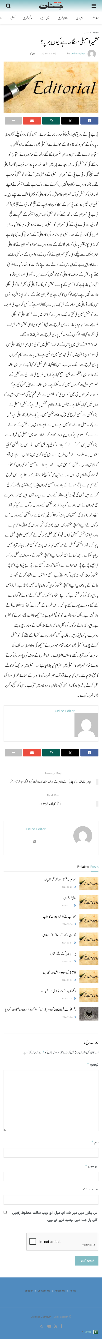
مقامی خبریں (63, 18)
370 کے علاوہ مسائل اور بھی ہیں (59, 972)
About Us (60, 1290)
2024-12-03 (67, 961)
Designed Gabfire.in (41, 1316)
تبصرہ (92, 1065)
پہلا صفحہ (94, 18)
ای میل (91, 1166)
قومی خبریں (45, 18)
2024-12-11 (67, 905)
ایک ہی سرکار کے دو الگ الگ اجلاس (59, 935)
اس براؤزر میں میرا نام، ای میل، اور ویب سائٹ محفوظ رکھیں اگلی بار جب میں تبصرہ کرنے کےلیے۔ (55, 1216)
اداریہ (86, 32)
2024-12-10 (67, 924)
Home (95, 32)
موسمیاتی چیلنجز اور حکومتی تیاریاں (60, 879)
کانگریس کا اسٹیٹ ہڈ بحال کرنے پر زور (58, 991)
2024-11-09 (48, 53)
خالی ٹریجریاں (69, 898)
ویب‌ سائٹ (90, 1189)
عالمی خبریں (27, 18)
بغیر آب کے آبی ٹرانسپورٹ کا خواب (59, 916)
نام (94, 1142)
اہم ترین (79, 18)
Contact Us (43, 1290)
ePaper (29, 1290)
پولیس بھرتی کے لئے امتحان (63, 953)
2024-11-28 (67, 998)
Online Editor (78, 53)
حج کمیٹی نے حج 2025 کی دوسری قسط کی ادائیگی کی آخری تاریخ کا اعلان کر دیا (40, 1009)
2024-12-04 (67, 942)
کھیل (12, 18)
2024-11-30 (67, 980)
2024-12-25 (67, 887)
